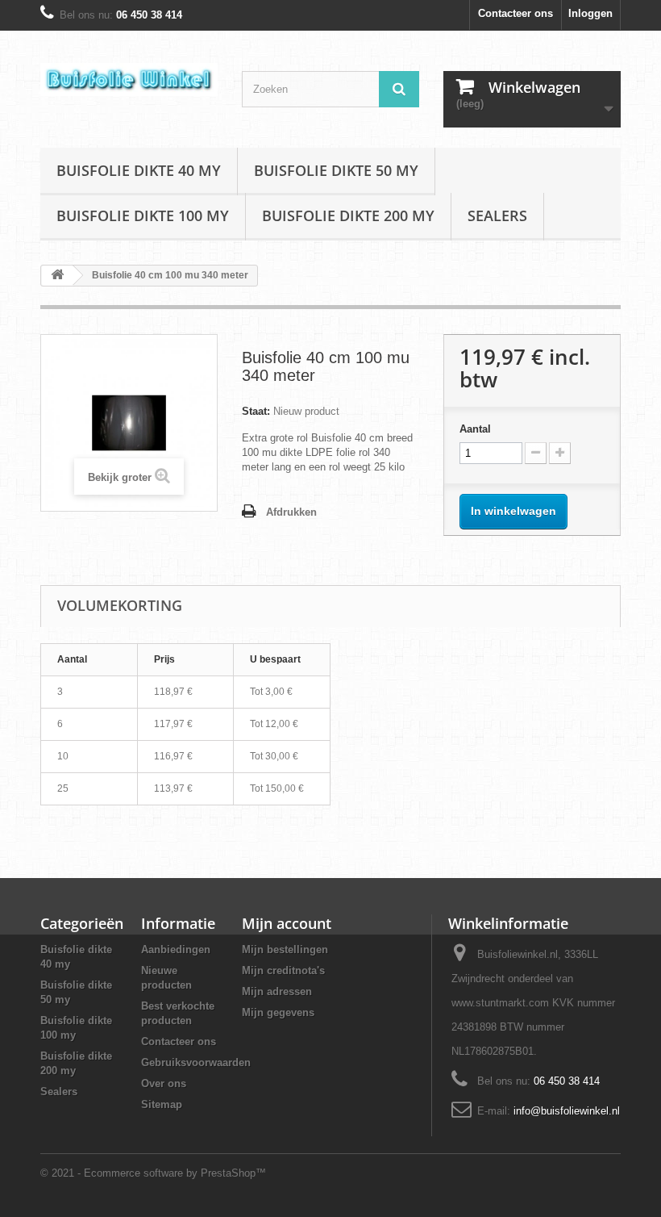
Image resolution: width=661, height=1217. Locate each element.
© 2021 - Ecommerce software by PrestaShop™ (153, 1173)
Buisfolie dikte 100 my (142, 215)
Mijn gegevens (278, 1012)
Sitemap (161, 1104)
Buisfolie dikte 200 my (348, 215)
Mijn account (286, 923)
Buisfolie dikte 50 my (336, 170)
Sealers (497, 215)
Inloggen (590, 13)
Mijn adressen (277, 991)
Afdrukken (291, 512)
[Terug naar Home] (57, 276)
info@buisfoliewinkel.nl (566, 1111)
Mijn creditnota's (283, 970)
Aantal (475, 429)
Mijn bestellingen (285, 949)
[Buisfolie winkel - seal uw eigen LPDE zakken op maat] (129, 79)
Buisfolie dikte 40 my (138, 170)
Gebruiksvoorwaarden (196, 1062)
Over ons (163, 1083)
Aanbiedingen (175, 949)
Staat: (256, 411)
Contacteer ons (515, 13)
